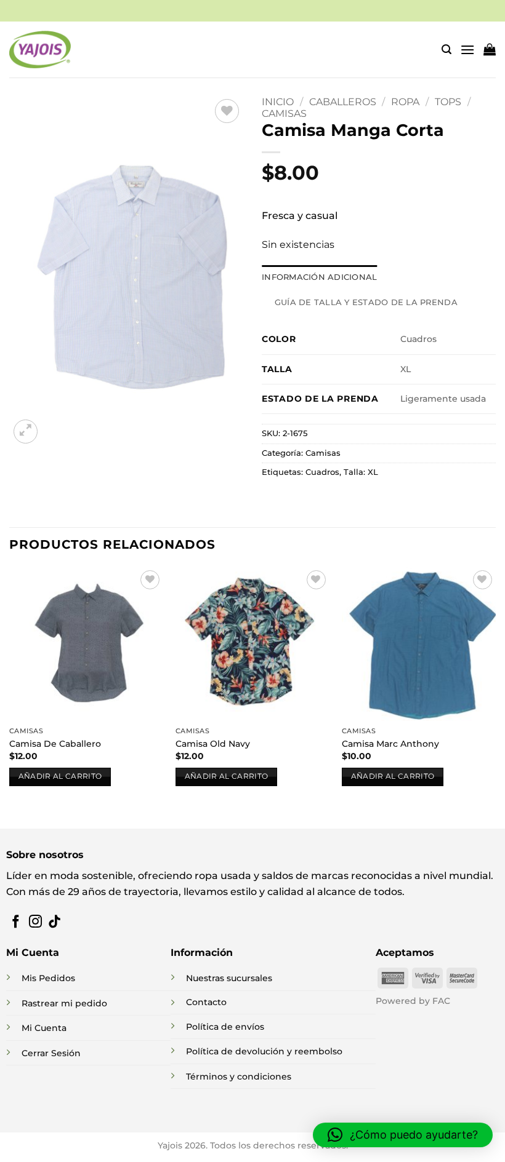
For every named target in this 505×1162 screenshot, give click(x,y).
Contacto (206, 1002)
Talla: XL (361, 472)
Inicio (278, 102)
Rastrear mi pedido (64, 1003)
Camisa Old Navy (213, 743)
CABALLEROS (342, 102)
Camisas (284, 113)
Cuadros (322, 472)
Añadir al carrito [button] (60, 776)
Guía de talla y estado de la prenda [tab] (366, 302)
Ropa (405, 102)
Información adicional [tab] (319, 277)
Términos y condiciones (238, 1076)
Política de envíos (225, 1026)
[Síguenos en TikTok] (54, 922)
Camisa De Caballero (55, 743)
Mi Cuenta (44, 1027)
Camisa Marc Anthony (390, 743)
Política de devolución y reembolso (264, 1051)
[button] (446, 50)
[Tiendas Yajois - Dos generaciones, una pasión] (40, 49)
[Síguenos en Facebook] (15, 922)
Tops (448, 102)
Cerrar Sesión (51, 1053)
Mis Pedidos (48, 978)
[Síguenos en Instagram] (35, 922)
